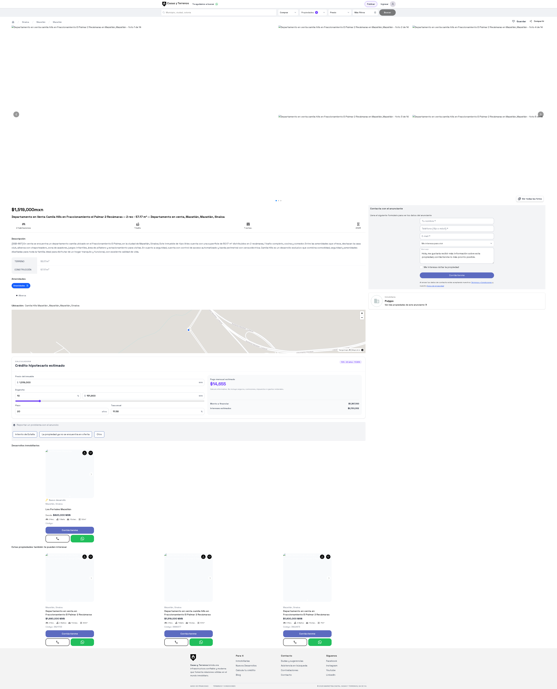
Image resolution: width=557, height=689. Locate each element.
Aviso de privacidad (435, 286)
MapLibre (356, 350)
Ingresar (384, 4)
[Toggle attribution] (362, 350)
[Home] (13, 22)
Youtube (331, 670)
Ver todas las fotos (532, 198)
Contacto (286, 674)
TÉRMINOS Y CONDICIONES (224, 686)
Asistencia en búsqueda (294, 665)
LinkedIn (330, 674)
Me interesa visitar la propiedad (441, 267)
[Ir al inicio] (175, 4)
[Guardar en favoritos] (90, 453)
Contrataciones (289, 670)
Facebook (331, 660)
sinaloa (25, 22)
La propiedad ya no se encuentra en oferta (65, 434)
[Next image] (541, 114)
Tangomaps (344, 350)
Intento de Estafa (25, 434)
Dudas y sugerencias (292, 660)
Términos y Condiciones (481, 282)
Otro (99, 434)
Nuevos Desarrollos (246, 665)
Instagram (331, 665)
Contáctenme (70, 530)
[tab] (21, 285)
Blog (238, 674)
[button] (188, 330)
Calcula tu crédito (245, 670)
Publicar (371, 4)
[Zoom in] (362, 313)
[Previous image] (16, 114)
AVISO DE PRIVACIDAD (199, 686)
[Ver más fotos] (70, 474)
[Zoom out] (362, 317)
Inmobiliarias (243, 660)
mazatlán (41, 22)
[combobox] (220, 12)
